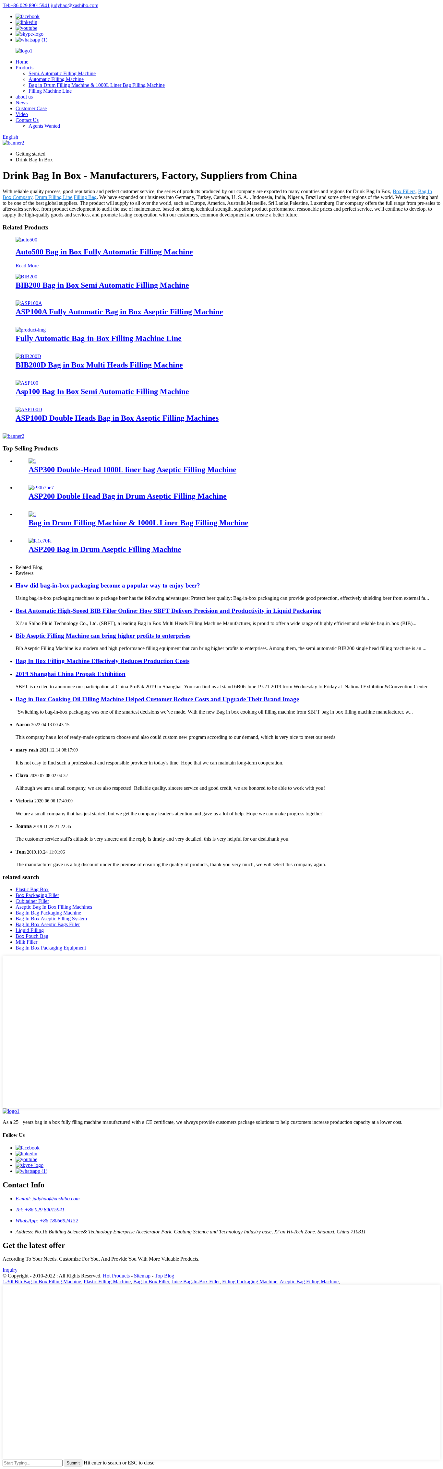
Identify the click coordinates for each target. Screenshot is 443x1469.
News (22, 102)
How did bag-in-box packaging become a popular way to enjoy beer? (108, 585)
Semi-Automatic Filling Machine (62, 73)
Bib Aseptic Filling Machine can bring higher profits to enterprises (103, 635)
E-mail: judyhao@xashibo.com (48, 1198)
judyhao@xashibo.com (74, 5)
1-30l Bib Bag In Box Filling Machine (42, 1281)
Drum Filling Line (53, 197)
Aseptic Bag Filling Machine (309, 1281)
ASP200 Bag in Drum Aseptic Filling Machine (105, 549)
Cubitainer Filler (32, 901)
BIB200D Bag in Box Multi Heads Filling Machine (99, 365)
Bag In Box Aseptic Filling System (51, 918)
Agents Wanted (44, 126)
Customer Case (31, 108)
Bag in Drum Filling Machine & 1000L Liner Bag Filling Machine (97, 85)
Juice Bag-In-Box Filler (196, 1281)
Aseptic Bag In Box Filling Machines (54, 907)
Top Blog (164, 1275)
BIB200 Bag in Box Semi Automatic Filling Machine (102, 285)
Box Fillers (404, 191)
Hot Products (116, 1275)
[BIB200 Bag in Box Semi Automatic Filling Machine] (26, 276)
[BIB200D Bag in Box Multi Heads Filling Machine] (28, 356)
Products (24, 67)
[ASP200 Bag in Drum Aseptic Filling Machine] (40, 540)
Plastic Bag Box (32, 889)
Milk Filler (26, 942)
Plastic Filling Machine (107, 1281)
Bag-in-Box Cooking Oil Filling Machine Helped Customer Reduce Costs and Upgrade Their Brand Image (157, 699)
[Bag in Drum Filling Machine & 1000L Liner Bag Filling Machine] (32, 514)
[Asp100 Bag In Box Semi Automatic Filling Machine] (27, 383)
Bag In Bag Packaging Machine (48, 912)
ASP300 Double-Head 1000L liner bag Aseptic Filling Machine (132, 469)
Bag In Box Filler (151, 1281)
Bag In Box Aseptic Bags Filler (48, 924)
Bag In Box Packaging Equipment (51, 947)
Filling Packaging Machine (249, 1281)
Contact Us (27, 120)
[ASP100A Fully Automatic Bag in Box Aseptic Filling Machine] (29, 303)
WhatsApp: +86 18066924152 (47, 1220)
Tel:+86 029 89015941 (26, 5)
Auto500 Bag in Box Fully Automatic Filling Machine (104, 252)
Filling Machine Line (50, 91)
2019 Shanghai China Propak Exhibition (71, 673)
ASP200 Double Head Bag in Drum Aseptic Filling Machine (128, 496)
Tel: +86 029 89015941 (40, 1209)
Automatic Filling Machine (56, 79)
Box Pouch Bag (32, 936)
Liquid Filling (30, 930)
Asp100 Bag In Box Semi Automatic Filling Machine (102, 391)
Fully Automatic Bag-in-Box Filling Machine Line (99, 338)
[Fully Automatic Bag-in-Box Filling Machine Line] (31, 329)
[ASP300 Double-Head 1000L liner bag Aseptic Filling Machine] (32, 461)
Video (22, 114)
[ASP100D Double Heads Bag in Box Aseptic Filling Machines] (29, 409)
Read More (27, 265)
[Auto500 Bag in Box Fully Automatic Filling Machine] (26, 239)
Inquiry (10, 1270)
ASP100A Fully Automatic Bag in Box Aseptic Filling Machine (119, 312)
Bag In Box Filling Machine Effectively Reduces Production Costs (102, 661)
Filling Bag (85, 197)
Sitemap (142, 1275)
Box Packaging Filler (37, 895)
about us (24, 96)
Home (22, 61)
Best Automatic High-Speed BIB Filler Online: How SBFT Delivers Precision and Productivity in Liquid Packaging (168, 610)
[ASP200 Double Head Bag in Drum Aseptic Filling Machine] (41, 487)
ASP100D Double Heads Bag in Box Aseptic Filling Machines (117, 418)
